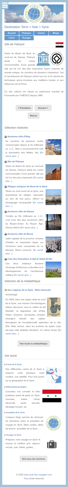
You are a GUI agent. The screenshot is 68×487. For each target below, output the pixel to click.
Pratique (26, 33)
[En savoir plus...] (29, 227)
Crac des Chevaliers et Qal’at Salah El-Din (29, 259)
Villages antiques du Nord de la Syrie (27, 186)
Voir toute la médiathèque (33, 343)
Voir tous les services (33, 459)
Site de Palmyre (15, 161)
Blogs (56, 33)
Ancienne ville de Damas (20, 211)
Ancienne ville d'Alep (18, 136)
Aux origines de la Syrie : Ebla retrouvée (29, 290)
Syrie (45, 27)
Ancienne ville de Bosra (20, 234)
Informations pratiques (16, 387)
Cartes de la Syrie (14, 364)
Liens (12, 37)
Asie (35, 27)
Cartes (41, 33)
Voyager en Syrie (13, 435)
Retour (33, 115)
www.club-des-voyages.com (38, 474)
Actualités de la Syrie (15, 412)
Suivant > (43, 108)
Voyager (26, 37)
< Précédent (24, 108)
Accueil (12, 33)
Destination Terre (16, 27)
